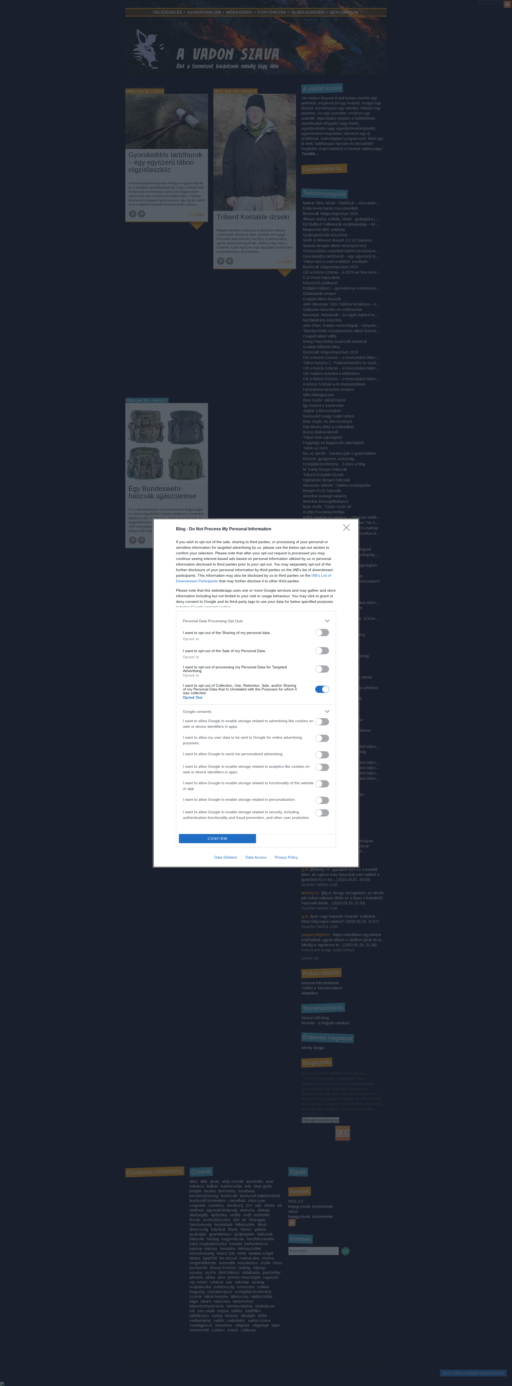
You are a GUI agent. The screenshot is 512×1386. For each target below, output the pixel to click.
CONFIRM (217, 839)
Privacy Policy (286, 857)
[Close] (348, 529)
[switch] (322, 632)
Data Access (256, 857)
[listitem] (256, 621)
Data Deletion (225, 857)
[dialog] (256, 693)
